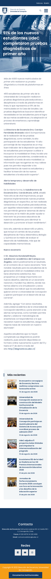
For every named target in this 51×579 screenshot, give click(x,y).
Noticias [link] (40, 3)
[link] (14, 10)
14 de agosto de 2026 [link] (28, 392)
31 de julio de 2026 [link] (27, 473)
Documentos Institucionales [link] (25, 575)
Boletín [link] (46, 3)
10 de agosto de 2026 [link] (28, 454)
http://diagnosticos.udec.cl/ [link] (21, 348)
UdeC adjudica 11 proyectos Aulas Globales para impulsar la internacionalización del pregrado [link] (31, 445)
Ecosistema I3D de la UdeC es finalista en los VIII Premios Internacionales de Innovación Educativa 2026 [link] (31, 464)
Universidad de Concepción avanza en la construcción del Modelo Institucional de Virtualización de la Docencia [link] (30, 404)
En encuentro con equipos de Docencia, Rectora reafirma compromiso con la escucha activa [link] (31, 385)
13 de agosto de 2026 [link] (28, 413)
